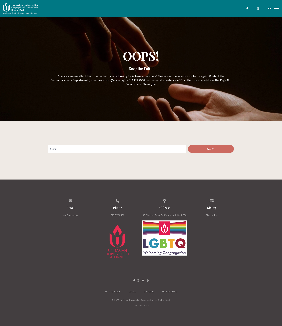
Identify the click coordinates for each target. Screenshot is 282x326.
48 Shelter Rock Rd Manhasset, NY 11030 (164, 215)
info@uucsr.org (70, 215)
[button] (276, 8)
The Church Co (141, 305)
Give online (211, 215)
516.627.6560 (117, 215)
